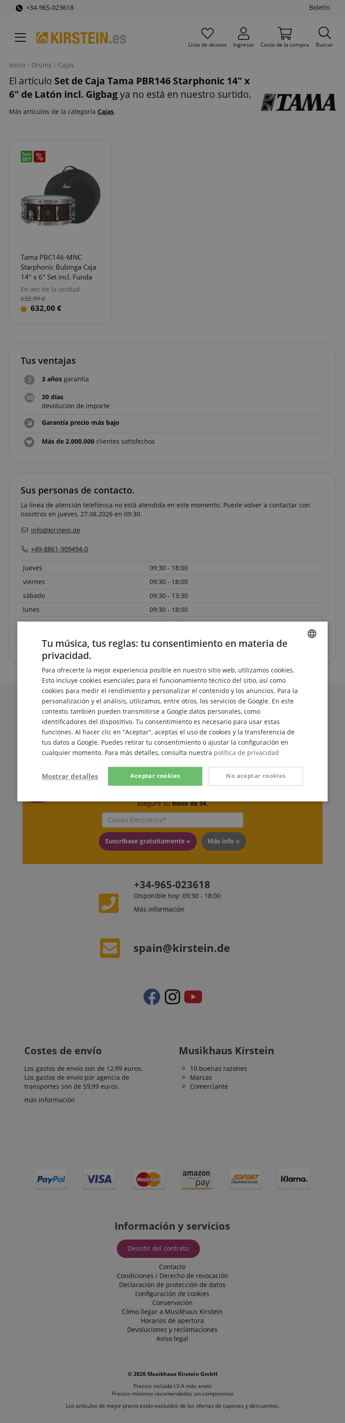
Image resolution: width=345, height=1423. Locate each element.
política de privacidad (246, 753)
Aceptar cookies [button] (155, 776)
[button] (70, 777)
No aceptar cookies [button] (255, 776)
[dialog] (172, 711)
